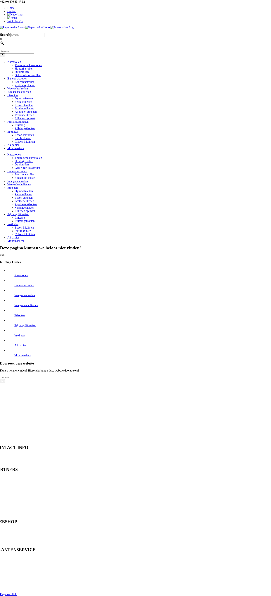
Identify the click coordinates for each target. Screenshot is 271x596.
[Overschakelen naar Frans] (139, 18)
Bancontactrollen (24, 285)
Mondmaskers (22, 355)
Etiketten (19, 315)
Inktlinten (19, 335)
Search (5, 35)
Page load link (8, 594)
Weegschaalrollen (24, 295)
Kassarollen (21, 275)
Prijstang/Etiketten (25, 325)
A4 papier (20, 345)
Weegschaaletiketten (26, 305)
